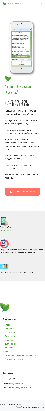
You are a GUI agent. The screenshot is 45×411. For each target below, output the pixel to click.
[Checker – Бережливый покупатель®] (11, 3)
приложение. (5, 230)
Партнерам (10, 336)
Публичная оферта (14, 359)
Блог (7, 351)
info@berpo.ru (16, 383)
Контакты (9, 347)
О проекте (10, 332)
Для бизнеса (11, 344)
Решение (9, 328)
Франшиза (10, 340)
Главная (9, 325)
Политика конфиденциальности (20, 355)
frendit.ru (41, 407)
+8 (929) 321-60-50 (21, 387)
